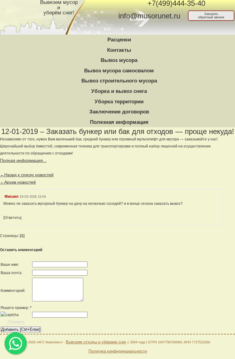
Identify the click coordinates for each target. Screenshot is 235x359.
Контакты (119, 50)
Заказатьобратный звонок (211, 15)
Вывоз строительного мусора (119, 81)
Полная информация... (23, 160)
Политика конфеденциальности (117, 351)
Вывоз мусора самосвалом (119, 71)
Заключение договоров (119, 112)
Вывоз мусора (119, 60)
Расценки (119, 40)
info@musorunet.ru (149, 16)
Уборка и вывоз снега (119, 91)
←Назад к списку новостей (27, 174)
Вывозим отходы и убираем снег (96, 342)
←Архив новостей (18, 182)
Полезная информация (119, 122)
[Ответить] (12, 218)
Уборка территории (119, 102)
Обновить (16, 322)
